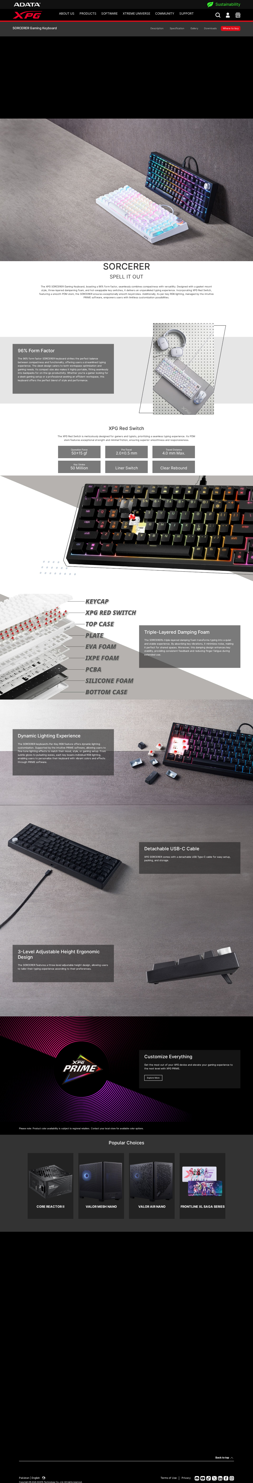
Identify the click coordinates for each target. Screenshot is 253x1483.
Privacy (186, 1477)
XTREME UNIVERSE (136, 13)
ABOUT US (66, 13)
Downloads (210, 28)
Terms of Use (169, 1477)
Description (157, 28)
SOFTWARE (109, 13)
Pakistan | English (30, 1477)
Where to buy (231, 28)
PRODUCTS (88, 13)
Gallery (194, 28)
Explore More (153, 1078)
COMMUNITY (164, 13)
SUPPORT (186, 13)
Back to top (222, 1457)
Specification (177, 28)
